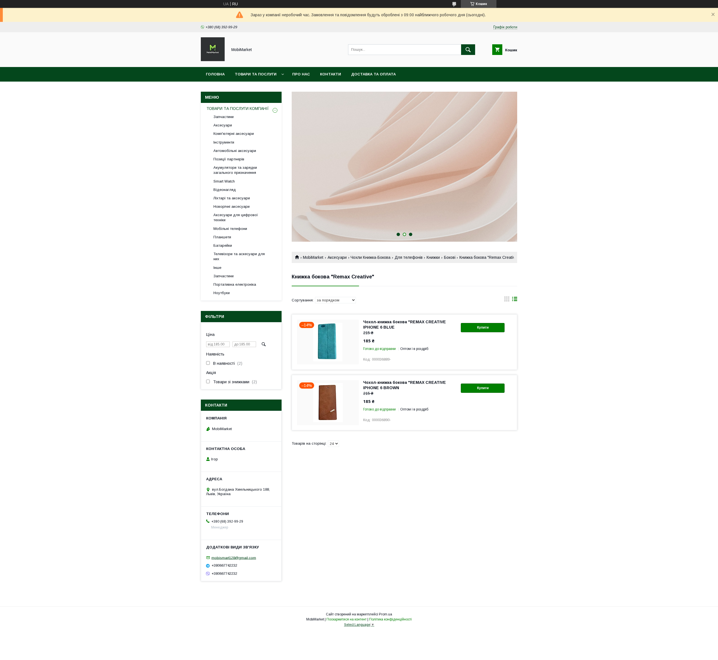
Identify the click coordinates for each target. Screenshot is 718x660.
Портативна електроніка (234, 284)
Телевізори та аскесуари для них (239, 256)
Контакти (330, 74)
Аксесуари (337, 257)
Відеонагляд (224, 190)
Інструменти (223, 142)
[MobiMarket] (213, 59)
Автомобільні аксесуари (234, 151)
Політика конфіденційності (390, 619)
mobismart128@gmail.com (233, 557)
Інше (217, 268)
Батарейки (222, 245)
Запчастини (223, 117)
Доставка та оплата (373, 74)
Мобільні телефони (230, 229)
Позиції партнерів (228, 159)
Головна (215, 74)
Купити (483, 327)
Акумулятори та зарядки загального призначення (235, 170)
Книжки (433, 257)
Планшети (222, 237)
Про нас (301, 74)
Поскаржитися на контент (346, 619)
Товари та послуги (256, 74)
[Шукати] (468, 49)
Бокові (449, 257)
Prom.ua (385, 614)
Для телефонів (409, 257)
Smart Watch (224, 181)
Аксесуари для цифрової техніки (235, 217)
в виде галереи (506, 300)
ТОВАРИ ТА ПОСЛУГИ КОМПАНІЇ (237, 108)
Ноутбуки (221, 293)
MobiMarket (313, 257)
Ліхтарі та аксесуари (231, 198)
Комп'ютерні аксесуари (233, 133)
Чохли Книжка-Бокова (370, 257)
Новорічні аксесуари (231, 206)
